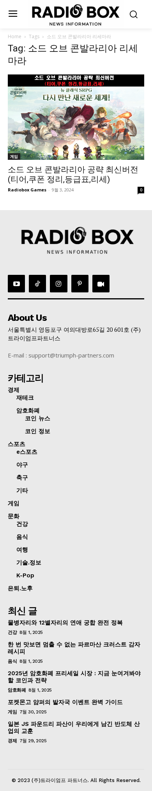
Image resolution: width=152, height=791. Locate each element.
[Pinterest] (79, 283)
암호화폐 (17, 690)
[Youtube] (16, 283)
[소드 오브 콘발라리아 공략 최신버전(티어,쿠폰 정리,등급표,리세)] (76, 117)
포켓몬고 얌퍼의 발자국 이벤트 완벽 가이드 (65, 702)
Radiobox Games (27, 190)
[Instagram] (58, 283)
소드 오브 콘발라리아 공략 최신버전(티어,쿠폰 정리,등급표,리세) (73, 174)
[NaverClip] (101, 283)
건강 (12, 632)
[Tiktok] (37, 283)
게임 (14, 156)
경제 (12, 740)
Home (14, 36)
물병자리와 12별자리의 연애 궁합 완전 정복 (65, 622)
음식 (12, 661)
